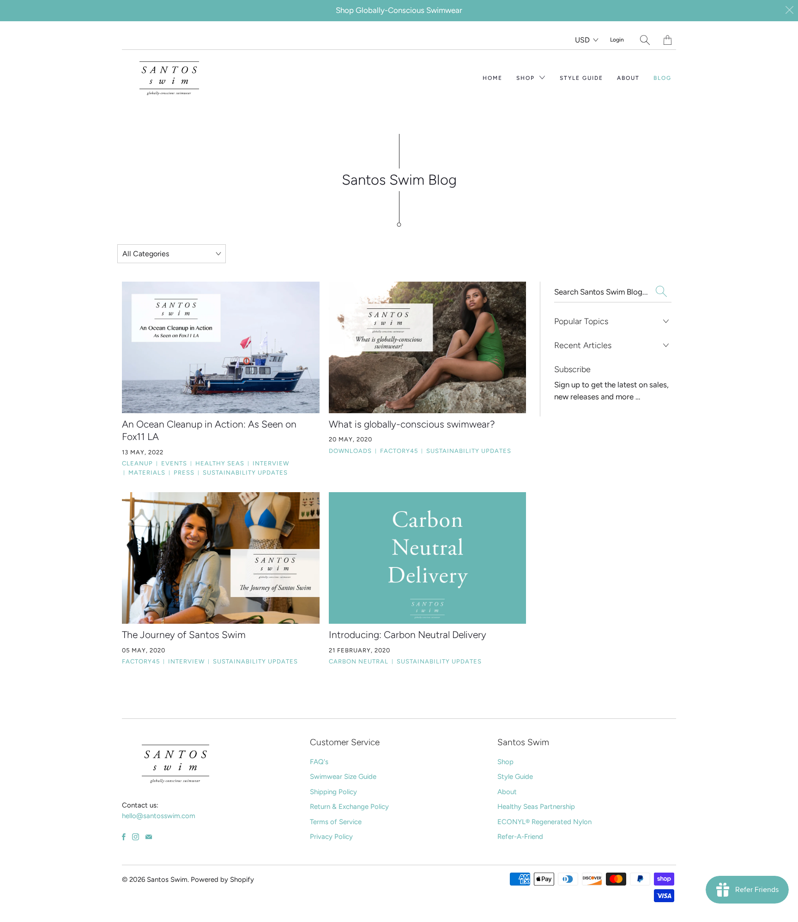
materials (144, 472)
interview (268, 463)
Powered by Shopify (222, 879)
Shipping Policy (333, 792)
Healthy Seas (217, 463)
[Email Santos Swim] (148, 836)
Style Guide (581, 78)
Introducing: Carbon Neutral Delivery (407, 634)
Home (492, 78)
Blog (662, 78)
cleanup (137, 463)
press (181, 472)
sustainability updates (243, 472)
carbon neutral (358, 661)
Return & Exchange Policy (349, 806)
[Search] (644, 39)
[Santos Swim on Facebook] (124, 836)
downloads (350, 450)
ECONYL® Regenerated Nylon (544, 822)
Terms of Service (336, 822)
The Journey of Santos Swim (184, 634)
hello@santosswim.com (158, 816)
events (171, 463)
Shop (526, 78)
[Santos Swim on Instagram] (135, 836)
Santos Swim (167, 879)
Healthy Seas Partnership (536, 806)
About (628, 78)
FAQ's (319, 762)
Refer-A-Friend (520, 836)
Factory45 (396, 450)
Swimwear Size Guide (343, 776)
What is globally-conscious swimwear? (412, 424)
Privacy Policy (331, 836)
